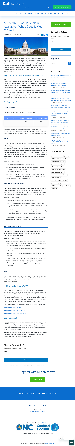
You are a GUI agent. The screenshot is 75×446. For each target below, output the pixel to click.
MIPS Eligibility (55, 177)
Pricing (50, 13)
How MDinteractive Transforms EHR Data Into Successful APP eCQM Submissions (60, 113)
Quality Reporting (56, 156)
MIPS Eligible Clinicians (57, 169)
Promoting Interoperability (58, 175)
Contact (69, 13)
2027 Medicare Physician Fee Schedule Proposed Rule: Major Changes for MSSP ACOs (61, 92)
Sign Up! (26, 360)
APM (66, 156)
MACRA (6, 365)
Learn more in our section (37, 393)
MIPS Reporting (27, 365)
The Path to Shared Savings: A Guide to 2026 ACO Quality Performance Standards (61, 77)
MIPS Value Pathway (39, 365)
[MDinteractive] (13, 3)
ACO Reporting (55, 183)
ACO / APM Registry (21, 13)
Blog (63, 13)
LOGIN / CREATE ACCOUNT (62, 7)
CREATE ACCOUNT (61, 24)
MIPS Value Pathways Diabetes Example (15, 313)
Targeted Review (56, 166)
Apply (49, 7)
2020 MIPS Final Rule (15, 365)
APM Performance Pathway (58, 180)
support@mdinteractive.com (37, 411)
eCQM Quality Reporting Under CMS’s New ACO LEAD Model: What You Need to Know (60, 141)
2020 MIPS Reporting (57, 164)
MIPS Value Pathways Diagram (12, 307)
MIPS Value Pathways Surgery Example (14, 310)
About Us (56, 13)
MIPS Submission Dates (57, 161)
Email (5, 351)
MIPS (29, 13)
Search (69, 63)
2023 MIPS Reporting (57, 172)
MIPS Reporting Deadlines (58, 158)
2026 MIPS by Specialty (40, 13)
